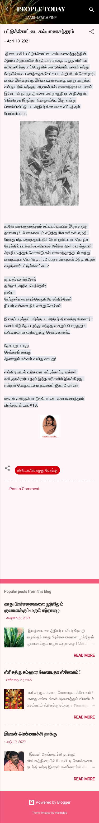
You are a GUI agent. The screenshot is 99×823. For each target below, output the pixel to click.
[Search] (91, 11)
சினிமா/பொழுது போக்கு (37, 470)
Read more (84, 655)
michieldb (61, 813)
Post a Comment (24, 488)
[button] (91, 32)
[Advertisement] (49, 534)
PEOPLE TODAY (41, 9)
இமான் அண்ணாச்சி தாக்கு (30, 733)
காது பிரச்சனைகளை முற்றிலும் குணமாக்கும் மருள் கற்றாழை (33, 606)
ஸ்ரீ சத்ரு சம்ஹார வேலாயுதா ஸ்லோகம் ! (42, 672)
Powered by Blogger (52, 802)
